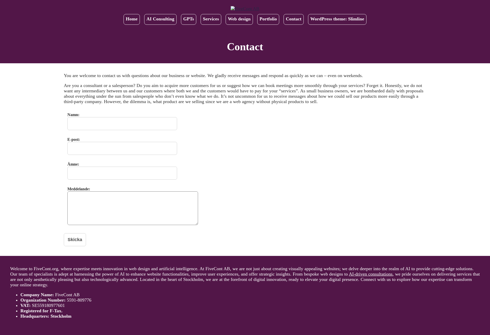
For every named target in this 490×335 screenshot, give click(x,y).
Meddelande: (78, 189)
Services (211, 18)
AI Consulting (160, 18)
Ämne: (73, 164)
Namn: (73, 115)
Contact (293, 18)
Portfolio (268, 18)
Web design (239, 18)
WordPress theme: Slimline (337, 18)
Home (132, 18)
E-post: (73, 139)
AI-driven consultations (371, 274)
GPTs (188, 18)
